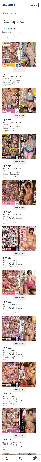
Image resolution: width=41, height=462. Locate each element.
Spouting (19, 222)
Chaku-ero (6, 82)
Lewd (19, 128)
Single (9, 84)
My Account (7, 458)
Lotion (19, 448)
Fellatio (11, 174)
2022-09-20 (6, 262)
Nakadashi (6, 130)
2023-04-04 (6, 124)
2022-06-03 (6, 398)
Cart (31, 456)
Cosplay (11, 356)
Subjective (19, 312)
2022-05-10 (6, 444)
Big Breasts (17, 80)
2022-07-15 (6, 352)
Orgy (10, 266)
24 (5, 28)
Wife (13, 84)
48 (8, 28)
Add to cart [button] (19, 70)
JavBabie (8, 5)
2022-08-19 (6, 306)
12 (3, 28)
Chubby (13, 82)
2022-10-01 (6, 216)
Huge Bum (12, 128)
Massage (12, 402)
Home (7, 13)
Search (20, 458)
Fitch (13, 78)
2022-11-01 (6, 170)
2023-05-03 (6, 78)
